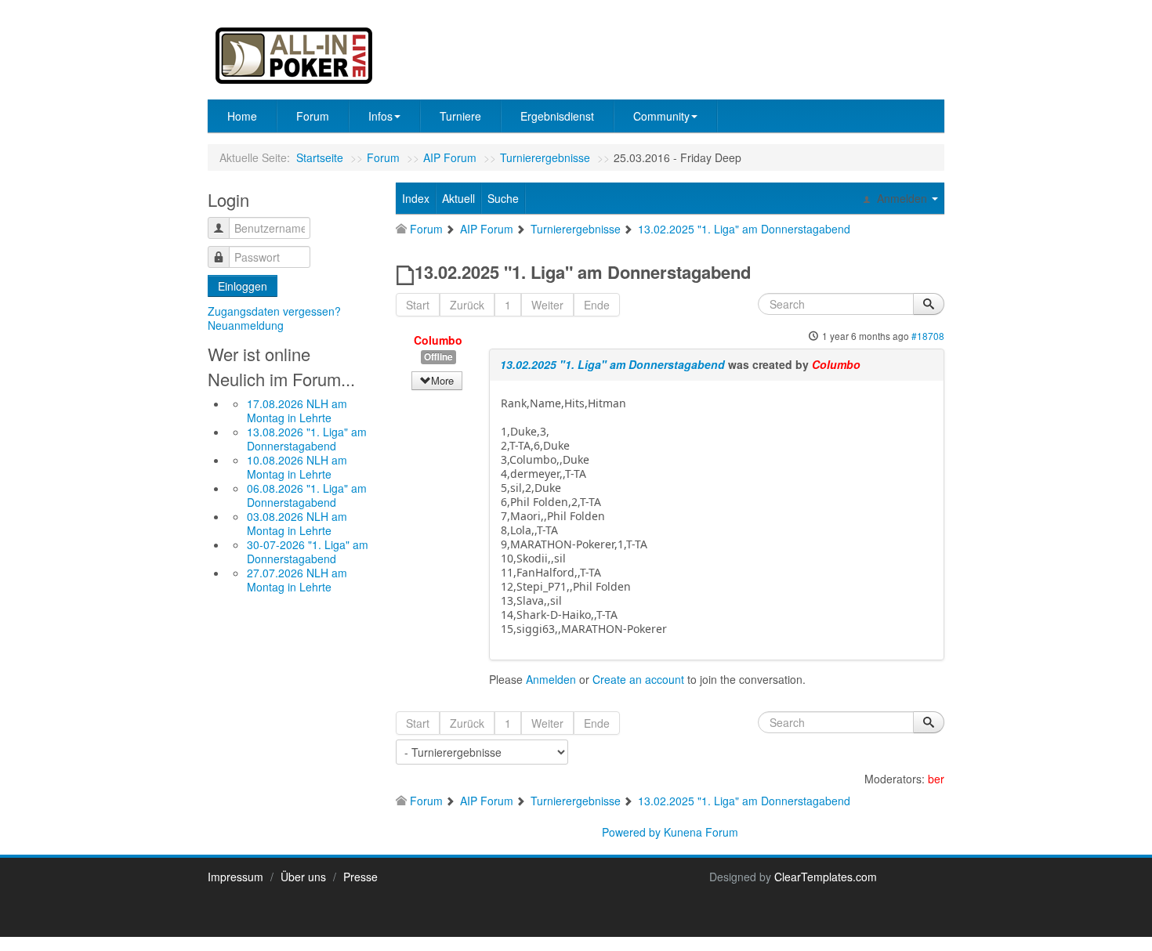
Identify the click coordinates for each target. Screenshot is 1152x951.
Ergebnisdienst (557, 116)
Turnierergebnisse (545, 157)
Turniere (460, 116)
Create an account (638, 679)
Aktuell (458, 198)
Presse (360, 877)
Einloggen (242, 286)
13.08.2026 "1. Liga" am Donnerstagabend (307, 439)
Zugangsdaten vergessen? (274, 311)
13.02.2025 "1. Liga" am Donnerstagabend (612, 364)
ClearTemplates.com (825, 876)
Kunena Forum (701, 832)
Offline (438, 356)
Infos (380, 116)
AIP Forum (449, 157)
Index (415, 198)
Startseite (319, 157)
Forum (312, 116)
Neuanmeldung (246, 325)
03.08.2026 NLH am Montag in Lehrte (297, 523)
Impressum (235, 877)
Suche (503, 198)
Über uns (303, 877)
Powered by (631, 832)
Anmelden (551, 679)
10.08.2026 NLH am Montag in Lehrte (297, 467)
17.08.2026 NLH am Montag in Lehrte (297, 410)
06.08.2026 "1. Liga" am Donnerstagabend (307, 495)
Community (661, 116)
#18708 (927, 335)
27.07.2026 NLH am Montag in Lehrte (297, 580)
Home (242, 116)
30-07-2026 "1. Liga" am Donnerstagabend (307, 551)
